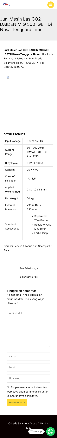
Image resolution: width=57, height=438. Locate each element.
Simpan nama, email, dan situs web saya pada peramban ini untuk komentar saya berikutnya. (27, 391)
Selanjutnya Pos (29, 276)
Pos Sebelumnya (29, 268)
